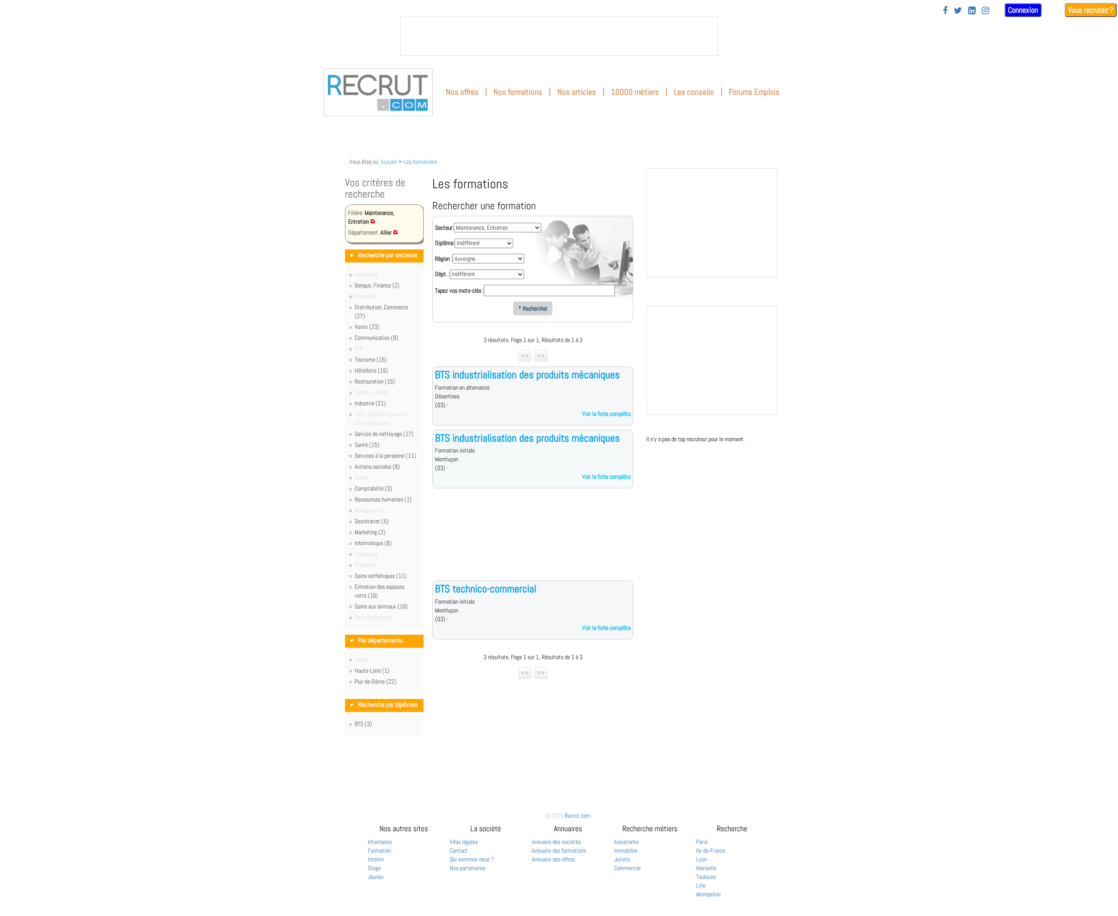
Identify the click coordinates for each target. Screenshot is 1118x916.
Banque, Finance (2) (377, 285)
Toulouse (706, 877)
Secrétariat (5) (372, 521)
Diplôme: (445, 243)
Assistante (626, 842)
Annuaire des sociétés (556, 842)
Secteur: (444, 228)
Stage (374, 868)
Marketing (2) (370, 532)
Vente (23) (367, 327)
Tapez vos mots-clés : (459, 290)
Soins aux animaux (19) (381, 606)
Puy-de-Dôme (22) (376, 681)
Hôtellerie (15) (371, 370)
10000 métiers (635, 91)
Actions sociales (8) (377, 466)
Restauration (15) (375, 381)
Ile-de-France (710, 850)
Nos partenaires (467, 868)
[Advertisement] (532, 541)
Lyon (701, 859)
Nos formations (517, 91)
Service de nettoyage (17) (384, 434)
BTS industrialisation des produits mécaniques (527, 374)
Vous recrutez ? (1090, 10)
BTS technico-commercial (485, 588)
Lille (700, 885)
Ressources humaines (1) (383, 499)
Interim (376, 859)
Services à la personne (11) (385, 456)
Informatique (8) (373, 543)
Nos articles (576, 91)
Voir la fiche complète (606, 414)
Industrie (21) (370, 403)
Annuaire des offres (553, 859)
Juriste (622, 859)
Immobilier (626, 850)
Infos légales (464, 842)
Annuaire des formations (559, 850)
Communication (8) (376, 338)
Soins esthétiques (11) (381, 576)
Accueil (389, 162)
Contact (459, 850)
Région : (443, 259)
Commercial (627, 868)
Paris (701, 842)
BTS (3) (363, 724)
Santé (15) (367, 445)
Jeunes (375, 877)
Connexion (1023, 10)
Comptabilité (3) (373, 488)
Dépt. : (442, 274)
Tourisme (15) (371, 359)
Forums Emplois (754, 91)
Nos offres (462, 91)
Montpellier (708, 894)
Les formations (420, 162)
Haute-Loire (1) (372, 670)
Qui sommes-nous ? (472, 859)
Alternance (380, 842)
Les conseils (694, 91)
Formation (379, 850)
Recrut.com (577, 815)
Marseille (706, 868)
